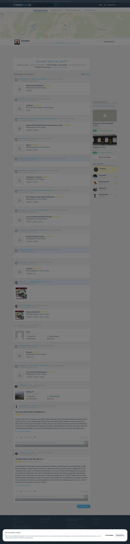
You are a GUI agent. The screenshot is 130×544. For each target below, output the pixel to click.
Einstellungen (109, 535)
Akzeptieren (119, 535)
